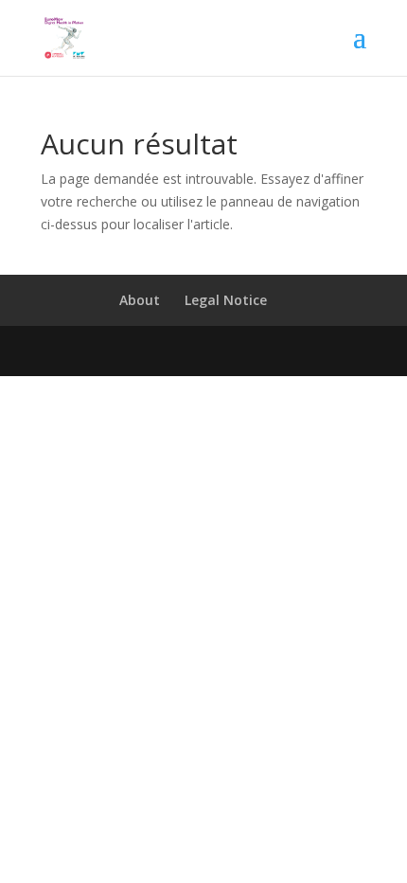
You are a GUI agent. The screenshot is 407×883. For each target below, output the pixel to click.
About (139, 300)
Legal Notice (226, 300)
